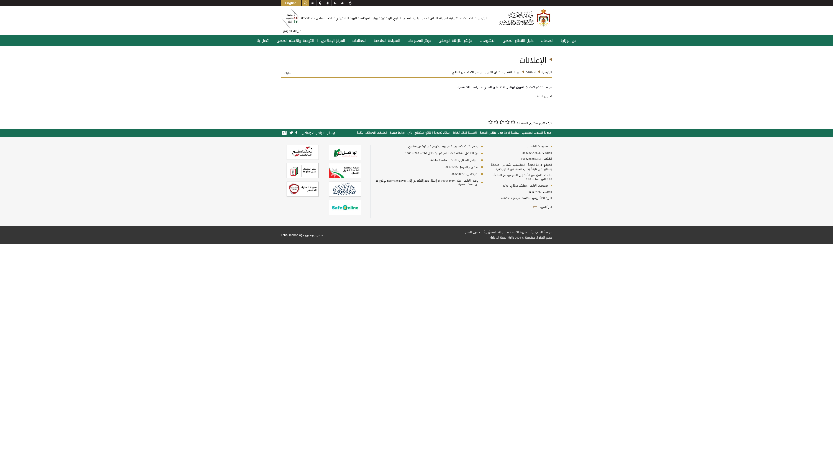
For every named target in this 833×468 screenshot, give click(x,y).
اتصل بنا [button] (263, 40)
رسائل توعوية (442, 132)
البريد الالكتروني (346, 18)
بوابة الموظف (368, 18)
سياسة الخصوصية (541, 232)
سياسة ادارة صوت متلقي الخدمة (499, 132)
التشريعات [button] (487, 40)
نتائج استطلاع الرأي (419, 132)
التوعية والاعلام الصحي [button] (295, 40)
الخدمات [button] (547, 40)
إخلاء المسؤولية (493, 232)
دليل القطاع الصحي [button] (518, 40)
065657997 (534, 192)
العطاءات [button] (359, 40)
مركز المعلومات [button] (419, 40)
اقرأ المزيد (545, 207)
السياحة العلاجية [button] (387, 40)
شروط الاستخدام (516, 232)
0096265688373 (531, 159)
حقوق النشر (473, 232)
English (291, 3)
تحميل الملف (543, 96)
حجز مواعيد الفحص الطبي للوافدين (403, 18)
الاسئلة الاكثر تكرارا (465, 132)
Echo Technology (292, 235)
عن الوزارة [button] (568, 40)
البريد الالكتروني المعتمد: (536, 198)
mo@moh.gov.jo (510, 198)
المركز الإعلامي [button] (333, 40)
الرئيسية (481, 18)
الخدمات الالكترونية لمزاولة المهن (451, 18)
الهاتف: (546, 153)
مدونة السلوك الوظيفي (536, 132)
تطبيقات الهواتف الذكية (372, 132)
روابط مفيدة (397, 132)
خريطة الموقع (292, 31)
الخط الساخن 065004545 (317, 18)
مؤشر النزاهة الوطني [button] (455, 40)
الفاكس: (547, 159)
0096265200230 (531, 153)
